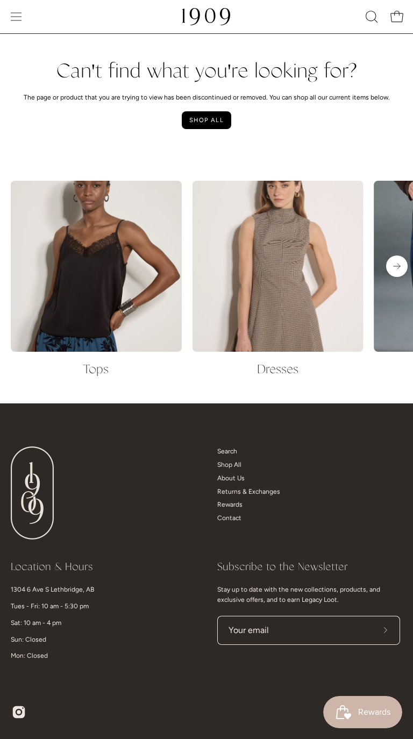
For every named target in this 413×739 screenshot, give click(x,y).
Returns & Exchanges (248, 491)
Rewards (230, 504)
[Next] (397, 266)
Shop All (206, 120)
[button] (370, 16)
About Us (231, 478)
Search (227, 451)
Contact (229, 518)
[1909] (206, 16)
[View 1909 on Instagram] (19, 712)
